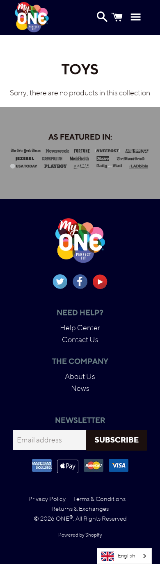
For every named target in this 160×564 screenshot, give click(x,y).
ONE (64, 518)
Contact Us (80, 339)
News (80, 388)
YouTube (100, 281)
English (126, 556)
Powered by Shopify (80, 535)
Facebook (80, 281)
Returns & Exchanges (80, 508)
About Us (80, 376)
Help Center (80, 327)
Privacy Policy (47, 498)
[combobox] (124, 556)
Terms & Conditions (99, 498)
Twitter (60, 281)
